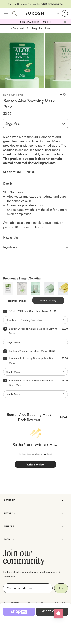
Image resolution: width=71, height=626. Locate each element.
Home (7, 28)
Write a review (35, 464)
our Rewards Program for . (35, 4)
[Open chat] (58, 613)
